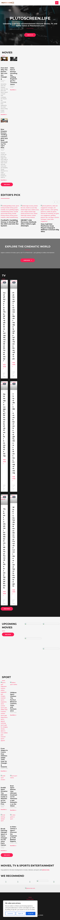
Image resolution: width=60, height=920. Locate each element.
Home (30, 897)
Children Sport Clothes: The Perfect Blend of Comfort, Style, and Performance (13, 702)
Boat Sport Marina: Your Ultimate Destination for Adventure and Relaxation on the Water (13, 796)
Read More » (4, 114)
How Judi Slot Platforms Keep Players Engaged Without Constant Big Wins (30, 227)
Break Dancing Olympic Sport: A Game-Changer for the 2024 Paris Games (4, 837)
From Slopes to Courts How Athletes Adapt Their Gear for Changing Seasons (4, 758)
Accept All (30, 913)
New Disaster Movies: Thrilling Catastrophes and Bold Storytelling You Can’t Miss (4, 138)
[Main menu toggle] (56, 2)
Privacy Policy (30, 899)
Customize (10, 913)
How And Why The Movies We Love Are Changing (4, 73)
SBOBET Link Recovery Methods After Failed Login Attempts (8, 223)
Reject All (20, 913)
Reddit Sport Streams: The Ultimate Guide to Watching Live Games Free (4, 796)
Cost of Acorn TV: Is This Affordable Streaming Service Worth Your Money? (4, 327)
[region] (20, 909)
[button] (58, 202)
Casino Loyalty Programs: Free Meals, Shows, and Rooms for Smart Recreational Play (48, 222)
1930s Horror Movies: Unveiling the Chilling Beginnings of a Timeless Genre (13, 76)
